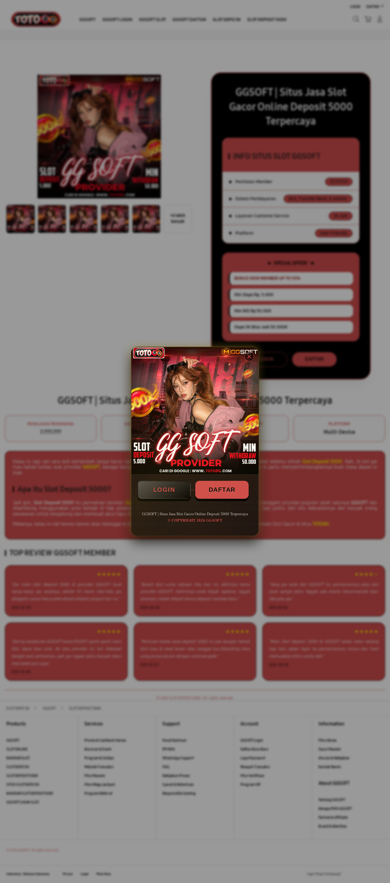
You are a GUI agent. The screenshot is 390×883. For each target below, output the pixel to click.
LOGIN (164, 489)
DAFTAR (222, 489)
